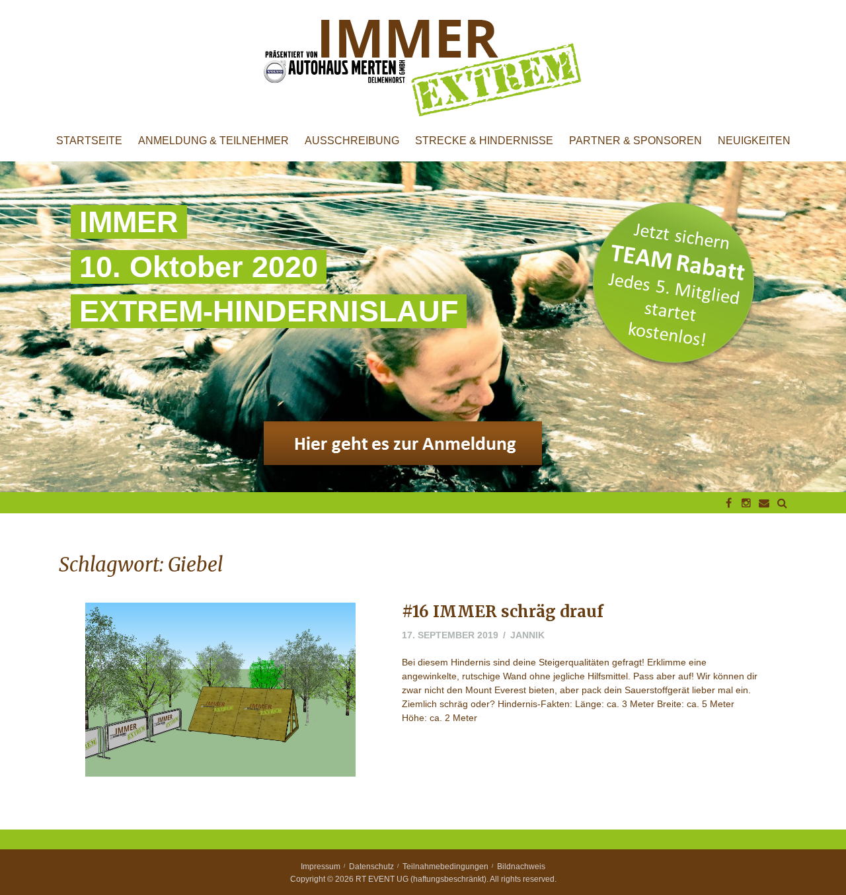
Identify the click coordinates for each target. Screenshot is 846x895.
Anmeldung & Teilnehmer (213, 141)
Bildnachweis (521, 866)
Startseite (89, 141)
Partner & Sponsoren (635, 141)
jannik (527, 635)
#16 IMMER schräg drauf (502, 611)
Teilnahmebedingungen (445, 866)
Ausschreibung (352, 141)
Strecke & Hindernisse (484, 141)
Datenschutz (371, 866)
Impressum (320, 866)
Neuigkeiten (754, 141)
